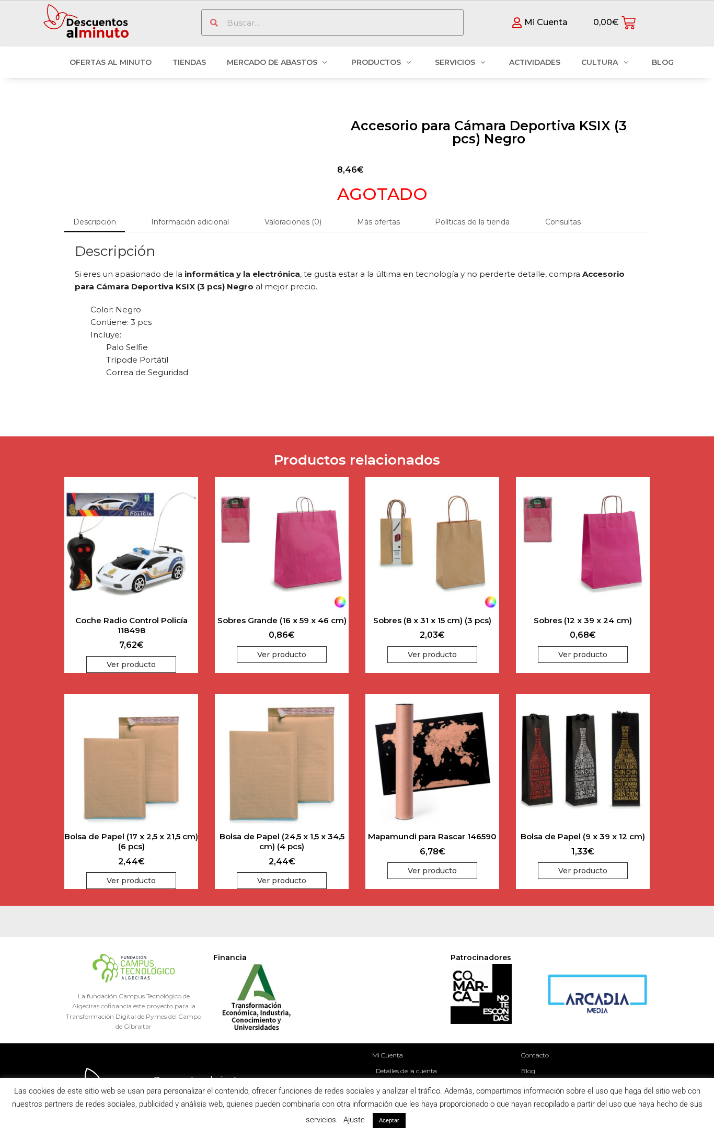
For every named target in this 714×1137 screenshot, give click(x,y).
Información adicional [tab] (190, 222)
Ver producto (131, 664)
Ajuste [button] (354, 1119)
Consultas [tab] (563, 222)
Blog (528, 1071)
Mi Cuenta (387, 1055)
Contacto (535, 1055)
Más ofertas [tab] (378, 222)
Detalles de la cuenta (406, 1071)
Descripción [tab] (94, 222)
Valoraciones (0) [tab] (292, 222)
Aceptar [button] (389, 1120)
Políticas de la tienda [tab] (472, 222)
